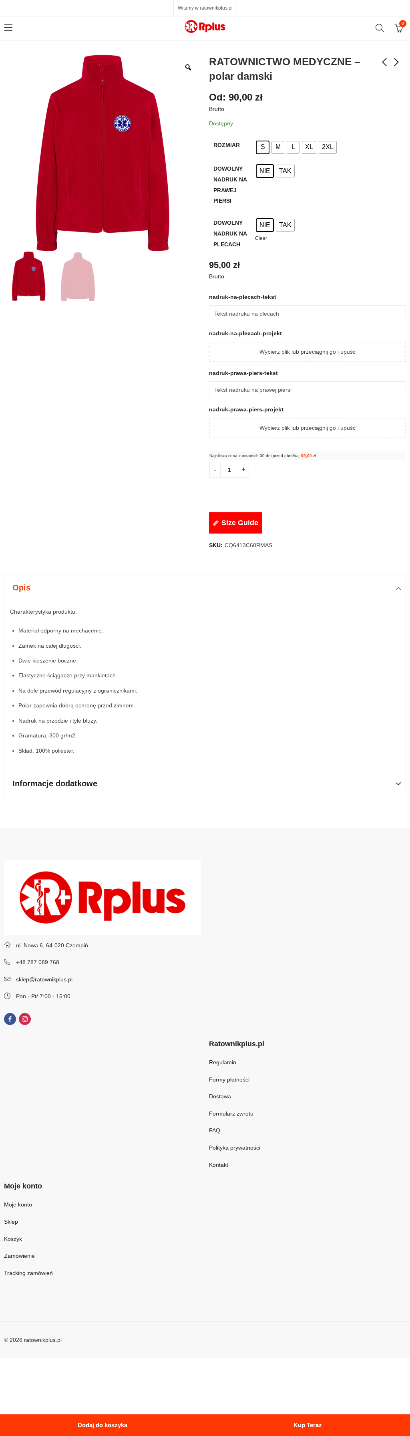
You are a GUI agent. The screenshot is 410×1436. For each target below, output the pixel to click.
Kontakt (218, 1165)
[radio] (263, 147)
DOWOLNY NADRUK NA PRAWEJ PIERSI (230, 184)
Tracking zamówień (28, 1273)
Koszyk (13, 1239)
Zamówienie (19, 1256)
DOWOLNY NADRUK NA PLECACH (230, 233)
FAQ (214, 1130)
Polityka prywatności (234, 1147)
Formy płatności (230, 1079)
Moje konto (18, 1204)
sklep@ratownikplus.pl (44, 979)
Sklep (11, 1221)
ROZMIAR (226, 145)
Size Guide (239, 523)
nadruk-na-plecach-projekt (245, 333)
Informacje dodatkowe (54, 783)
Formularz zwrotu (231, 1113)
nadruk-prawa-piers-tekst (244, 373)
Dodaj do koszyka (102, 1425)
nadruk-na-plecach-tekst (243, 297)
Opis (21, 587)
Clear (261, 238)
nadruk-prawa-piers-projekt (246, 409)
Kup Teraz (307, 1425)
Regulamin (222, 1062)
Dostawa (220, 1096)
